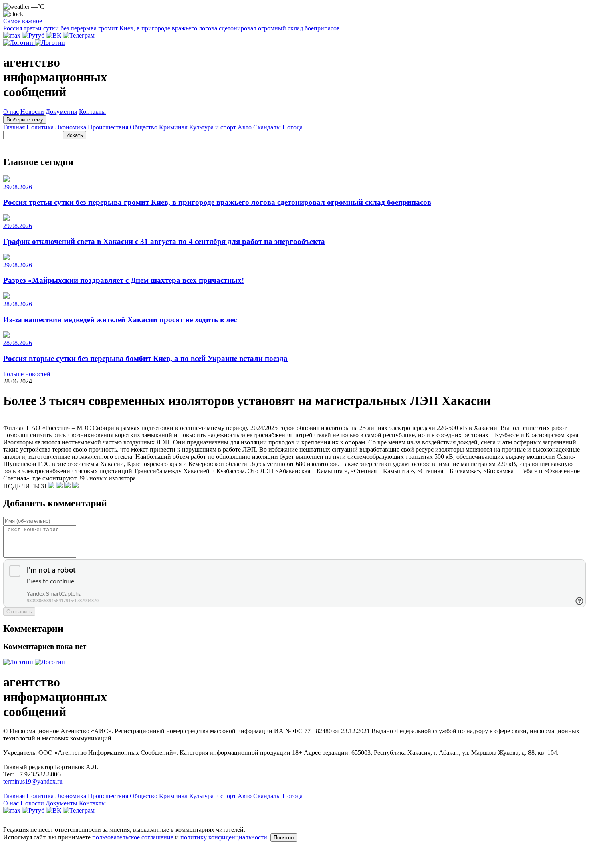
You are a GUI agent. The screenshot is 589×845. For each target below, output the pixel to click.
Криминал (173, 127)
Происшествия (108, 127)
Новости (32, 111)
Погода (292, 127)
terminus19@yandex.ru (33, 781)
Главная (14, 127)
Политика (40, 127)
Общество (143, 127)
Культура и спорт (212, 127)
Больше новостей (26, 374)
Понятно (284, 838)
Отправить (19, 612)
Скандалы (267, 127)
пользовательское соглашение (132, 837)
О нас (11, 111)
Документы (61, 111)
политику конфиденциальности (223, 837)
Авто (245, 127)
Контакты (92, 111)
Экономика (70, 127)
